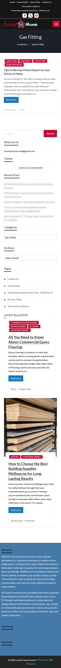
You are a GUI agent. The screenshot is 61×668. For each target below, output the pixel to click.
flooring (34, 326)
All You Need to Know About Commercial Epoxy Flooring (28, 342)
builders (15, 457)
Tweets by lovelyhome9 (31, 167)
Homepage (22, 45)
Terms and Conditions (30, 6)
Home (12, 2)
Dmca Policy (35, 2)
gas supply (26, 61)
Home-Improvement (20, 330)
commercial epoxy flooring (24, 323)
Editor (22, 110)
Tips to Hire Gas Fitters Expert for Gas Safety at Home (27, 71)
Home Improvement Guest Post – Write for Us (30, 10)
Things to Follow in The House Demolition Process (29, 201)
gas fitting (11, 61)
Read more (11, 100)
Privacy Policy (22, 2)
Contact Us (46, 2)
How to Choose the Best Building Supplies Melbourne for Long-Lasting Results (28, 471)
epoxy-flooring (18, 326)
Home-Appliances (14, 65)
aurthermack (17, 521)
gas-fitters (40, 61)
